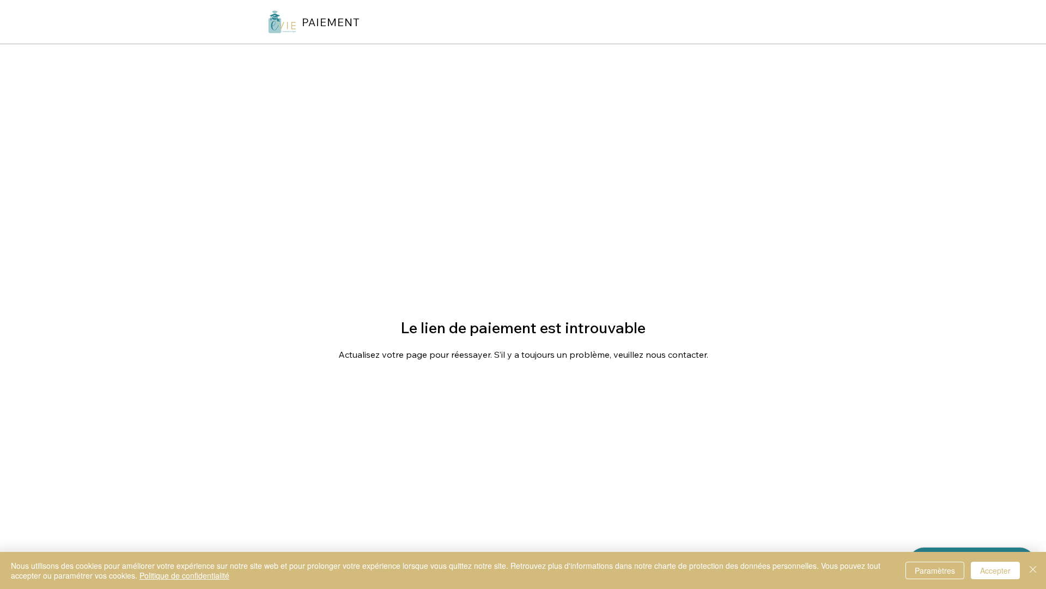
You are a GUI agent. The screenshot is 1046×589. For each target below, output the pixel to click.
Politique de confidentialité (184, 575)
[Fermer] (1032, 570)
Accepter (995, 570)
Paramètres (935, 570)
